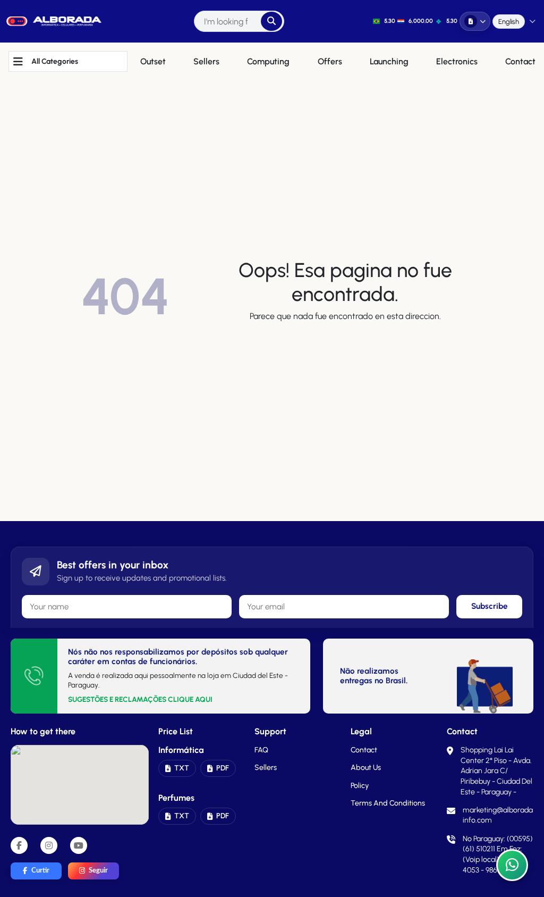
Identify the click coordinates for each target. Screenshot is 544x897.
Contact (364, 750)
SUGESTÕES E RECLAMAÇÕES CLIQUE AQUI (140, 699)
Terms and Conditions (388, 803)
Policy (360, 785)
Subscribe (489, 606)
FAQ (261, 750)
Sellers (265, 767)
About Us (366, 767)
